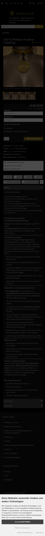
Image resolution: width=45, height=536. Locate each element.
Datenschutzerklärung (24, 532)
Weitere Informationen (22, 528)
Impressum (39, 532)
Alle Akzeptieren (22, 522)
